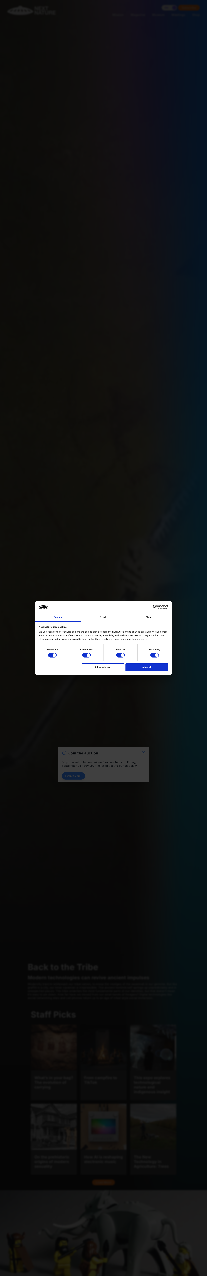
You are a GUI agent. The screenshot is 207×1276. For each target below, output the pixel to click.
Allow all (146, 667)
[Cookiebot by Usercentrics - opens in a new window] (155, 607)
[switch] (86, 655)
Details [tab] (103, 617)
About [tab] (149, 617)
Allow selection (103, 667)
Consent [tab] (58, 617)
